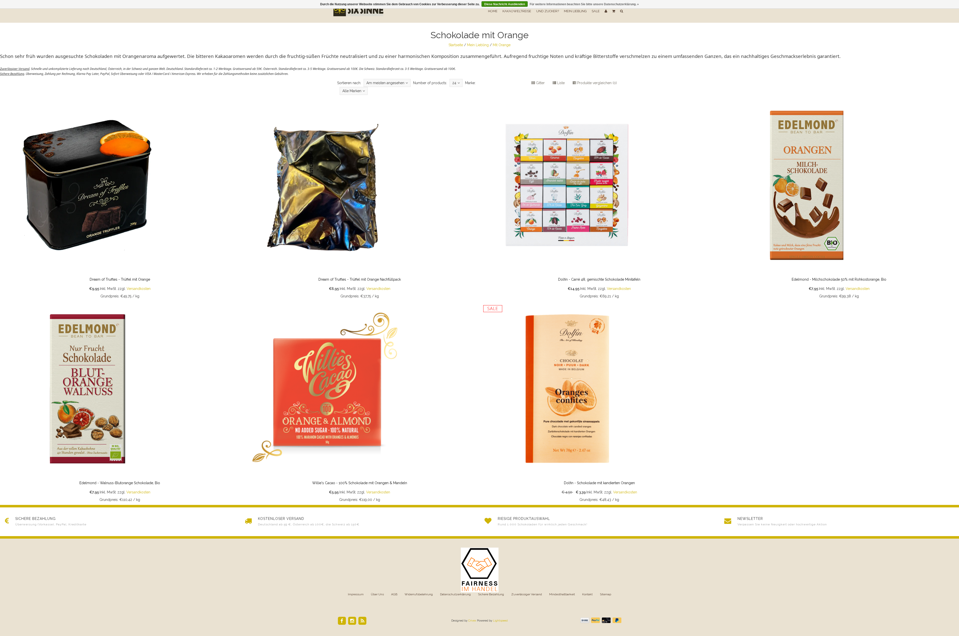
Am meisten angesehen (385, 83)
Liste (560, 83)
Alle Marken (351, 91)
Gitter (540, 83)
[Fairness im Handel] (479, 570)
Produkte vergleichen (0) (596, 83)
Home (492, 11)
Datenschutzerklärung (455, 594)
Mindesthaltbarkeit (562, 594)
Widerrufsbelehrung (419, 594)
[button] (614, 11)
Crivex (472, 620)
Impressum (356, 594)
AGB (394, 594)
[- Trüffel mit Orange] (119, 199)
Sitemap (605, 594)
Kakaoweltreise (516, 11)
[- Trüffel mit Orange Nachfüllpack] (359, 199)
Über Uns (377, 594)
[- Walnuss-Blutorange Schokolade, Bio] (119, 403)
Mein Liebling (575, 11)
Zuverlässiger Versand (526, 594)
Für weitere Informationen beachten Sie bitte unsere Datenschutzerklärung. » (584, 4)
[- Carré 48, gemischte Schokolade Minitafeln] (599, 199)
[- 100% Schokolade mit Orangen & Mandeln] (359, 403)
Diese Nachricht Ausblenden (504, 4)
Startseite (456, 45)
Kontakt (587, 594)
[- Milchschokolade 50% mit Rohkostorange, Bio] (839, 199)
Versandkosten (139, 289)
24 (454, 83)
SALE (596, 11)
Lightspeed (500, 620)
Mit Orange (501, 45)
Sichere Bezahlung (491, 594)
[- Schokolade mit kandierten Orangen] (599, 403)
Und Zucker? (547, 11)
